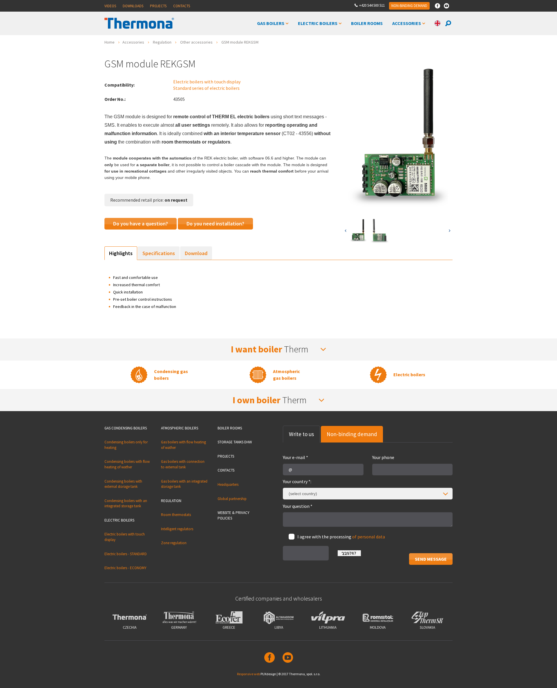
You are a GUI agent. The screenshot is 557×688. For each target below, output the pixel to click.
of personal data (368, 537)
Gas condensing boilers (125, 428)
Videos (110, 5)
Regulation (162, 42)
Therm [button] (270, 349)
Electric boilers (317, 23)
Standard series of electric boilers (206, 88)
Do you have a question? (140, 223)
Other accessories (196, 42)
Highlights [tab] (121, 253)
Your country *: (297, 481)
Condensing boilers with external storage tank (123, 484)
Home (109, 42)
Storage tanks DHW (235, 442)
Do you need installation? (215, 223)
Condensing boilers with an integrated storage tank (125, 503)
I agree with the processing (341, 537)
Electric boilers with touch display (206, 82)
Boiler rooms (230, 428)
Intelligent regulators (177, 528)
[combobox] (368, 493)
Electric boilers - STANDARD (125, 553)
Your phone (383, 457)
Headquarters (228, 484)
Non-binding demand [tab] (352, 434)
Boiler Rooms (367, 23)
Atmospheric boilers (179, 428)
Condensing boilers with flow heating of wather (127, 464)
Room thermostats (176, 514)
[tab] (278, 349)
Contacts (181, 5)
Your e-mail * (295, 457)
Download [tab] (196, 253)
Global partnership (232, 498)
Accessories (406, 23)
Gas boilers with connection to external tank (183, 464)
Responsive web (248, 674)
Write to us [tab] (301, 434)
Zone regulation (174, 542)
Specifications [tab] (158, 253)
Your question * (297, 506)
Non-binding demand (409, 5)
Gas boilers (270, 23)
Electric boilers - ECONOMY (125, 567)
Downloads (133, 5)
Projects (158, 5)
